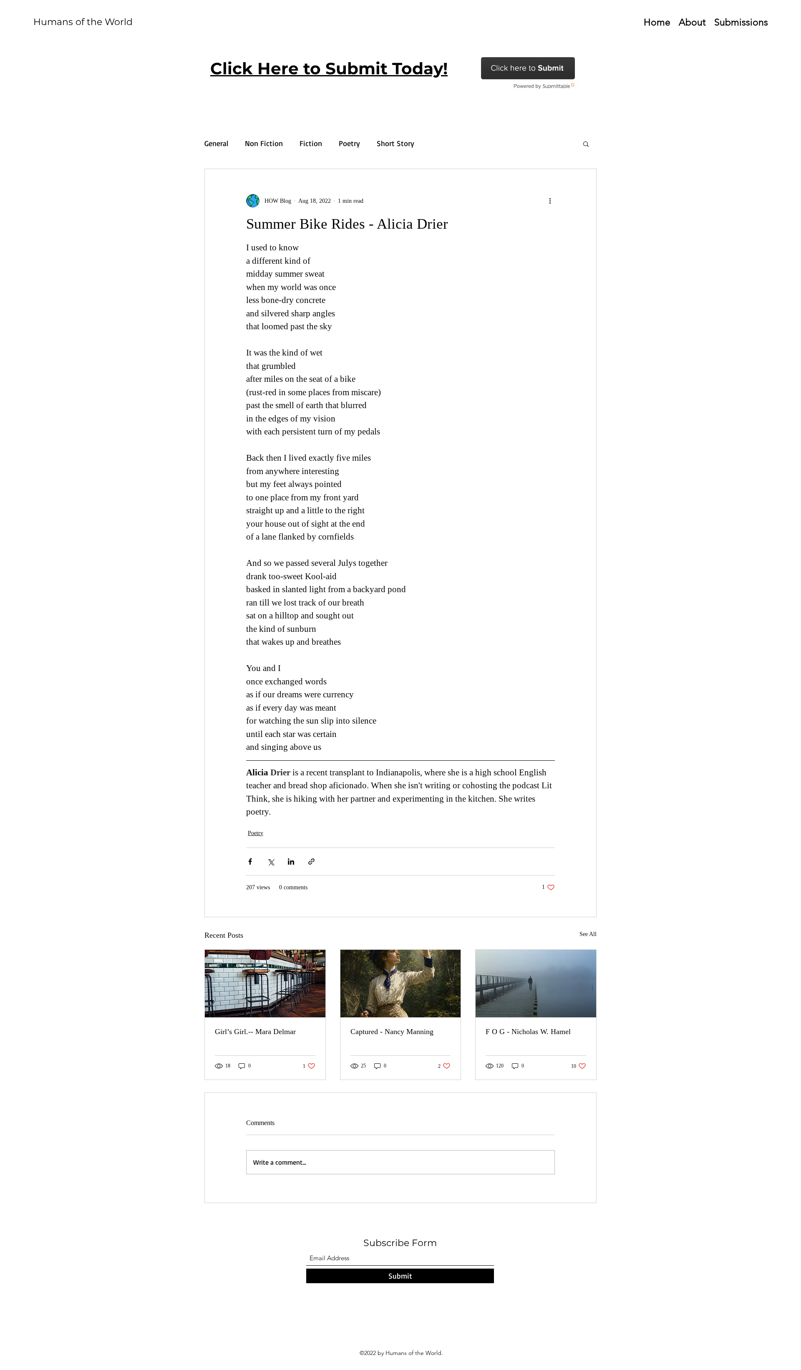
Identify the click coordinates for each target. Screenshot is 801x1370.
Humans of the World (83, 22)
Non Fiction (264, 143)
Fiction (311, 143)
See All (588, 934)
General (216, 143)
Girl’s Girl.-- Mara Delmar (255, 1031)
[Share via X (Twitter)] (271, 861)
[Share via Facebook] (250, 861)
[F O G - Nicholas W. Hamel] (536, 983)
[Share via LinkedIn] (291, 861)
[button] (586, 143)
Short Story (395, 143)
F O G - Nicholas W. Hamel (528, 1031)
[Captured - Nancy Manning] (400, 983)
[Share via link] (311, 861)
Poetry (349, 143)
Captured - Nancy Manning (391, 1031)
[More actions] (550, 201)
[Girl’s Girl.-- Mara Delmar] (265, 983)
